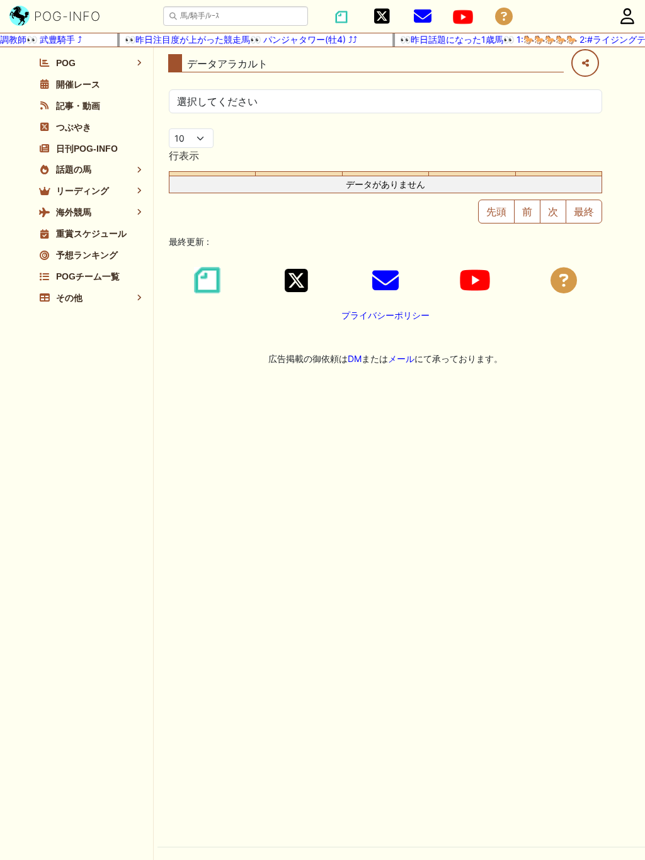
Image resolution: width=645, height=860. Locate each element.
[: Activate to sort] (299, 174)
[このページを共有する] (585, 63)
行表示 (184, 155)
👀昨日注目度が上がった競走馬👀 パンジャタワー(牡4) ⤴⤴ (235, 39)
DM (355, 358)
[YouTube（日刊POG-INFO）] (463, 17)
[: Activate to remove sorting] (212, 174)
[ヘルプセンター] (504, 17)
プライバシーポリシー (385, 315)
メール (401, 358)
